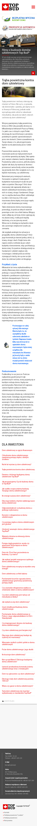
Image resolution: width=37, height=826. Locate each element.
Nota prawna (8, 820)
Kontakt (6, 812)
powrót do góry (9, 701)
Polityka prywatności (10, 818)
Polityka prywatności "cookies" (13, 815)
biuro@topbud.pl (10, 765)
